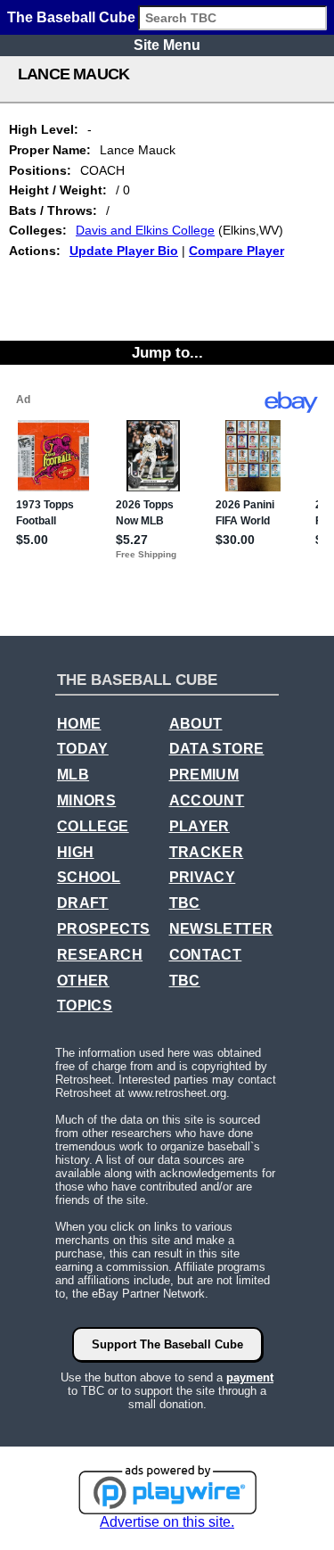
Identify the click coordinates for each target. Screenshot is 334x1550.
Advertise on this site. (167, 1521)
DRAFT (83, 903)
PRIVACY (202, 877)
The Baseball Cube (71, 17)
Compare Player (236, 250)
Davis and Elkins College (145, 230)
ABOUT (196, 723)
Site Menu (167, 45)
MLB (73, 774)
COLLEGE (93, 826)
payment (249, 1377)
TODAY (83, 748)
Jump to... (167, 352)
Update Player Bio (123, 250)
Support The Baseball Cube (167, 1344)
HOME (79, 723)
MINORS (86, 800)
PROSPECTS (104, 928)
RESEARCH (100, 954)
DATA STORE (217, 748)
